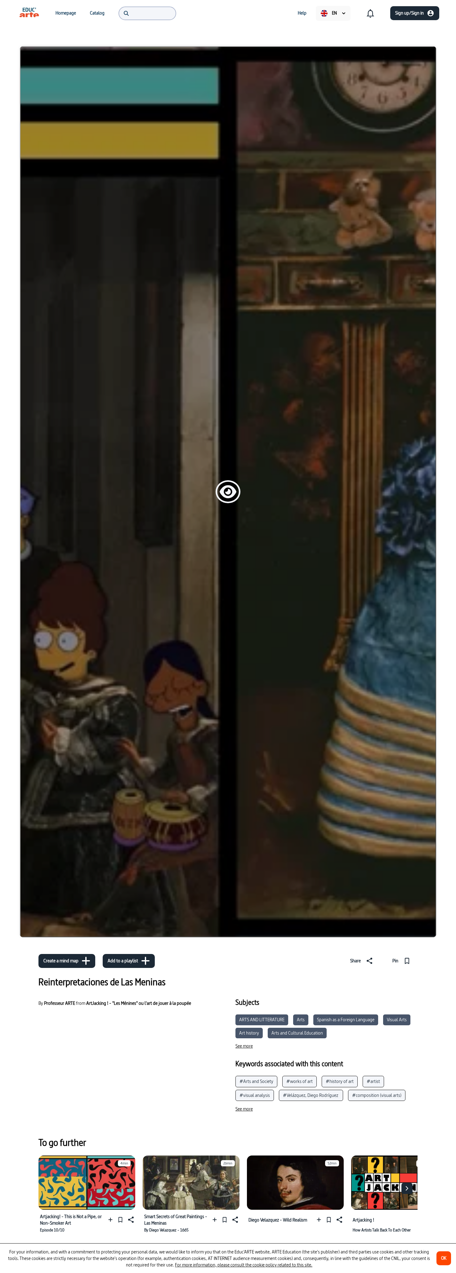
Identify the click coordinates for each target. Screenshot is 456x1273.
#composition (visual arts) (376, 1095)
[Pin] (120, 1220)
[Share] (130, 1220)
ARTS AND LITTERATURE (261, 1019)
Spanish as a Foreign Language (345, 1019)
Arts (301, 1019)
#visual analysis (254, 1095)
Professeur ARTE (59, 1003)
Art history (249, 1033)
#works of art (299, 1081)
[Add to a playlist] (111, 1220)
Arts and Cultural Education (297, 1033)
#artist (373, 1081)
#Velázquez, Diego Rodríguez (311, 1095)
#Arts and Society (256, 1081)
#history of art (340, 1081)
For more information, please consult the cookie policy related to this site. (243, 1265)
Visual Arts (397, 1019)
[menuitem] (29, 13)
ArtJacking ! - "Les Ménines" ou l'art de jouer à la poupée (138, 1003)
